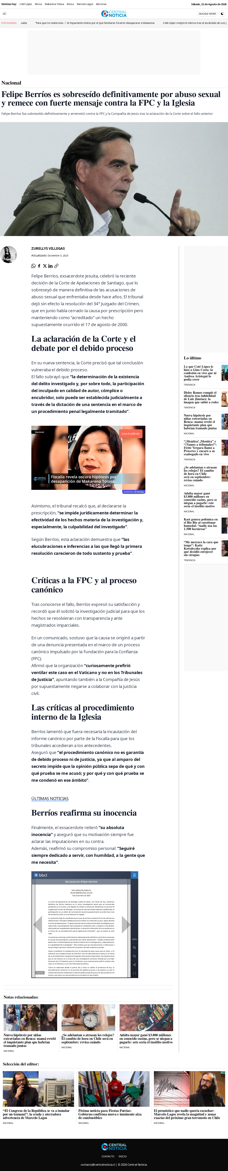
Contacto (108, 1156)
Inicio (122, 1156)
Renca (38, 4)
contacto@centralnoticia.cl (98, 1165)
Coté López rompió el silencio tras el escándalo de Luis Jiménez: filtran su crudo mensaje (177, 23)
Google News (207, 13)
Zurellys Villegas (48, 248)
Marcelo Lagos (85, 4)
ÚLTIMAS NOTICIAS (49, 798)
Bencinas (101, 4)
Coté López (26, 4)
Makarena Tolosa (54, 4)
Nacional (11, 82)
